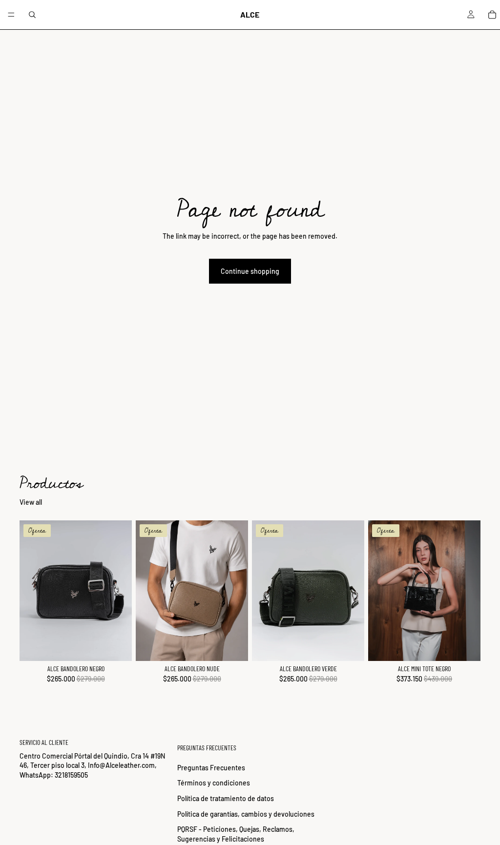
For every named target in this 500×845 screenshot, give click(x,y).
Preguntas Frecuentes (211, 767)
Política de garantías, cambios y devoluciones (245, 813)
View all (31, 502)
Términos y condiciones (213, 783)
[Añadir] (116, 646)
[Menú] (11, 14)
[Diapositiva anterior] (30, 590)
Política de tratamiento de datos (225, 798)
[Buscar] (32, 14)
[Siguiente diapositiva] (121, 590)
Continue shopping (250, 271)
